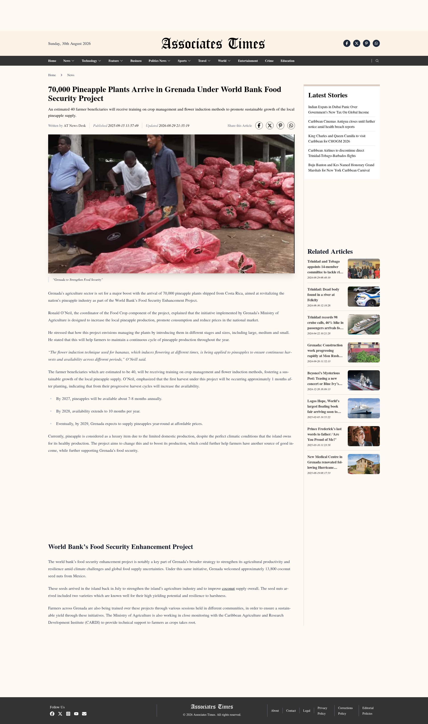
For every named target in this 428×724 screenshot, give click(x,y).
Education (287, 60)
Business (136, 60)
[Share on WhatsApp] (376, 43)
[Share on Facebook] (346, 43)
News (70, 75)
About (275, 710)
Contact (291, 710)
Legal (306, 710)
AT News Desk (75, 125)
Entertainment (248, 60)
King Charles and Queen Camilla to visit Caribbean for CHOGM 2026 (336, 138)
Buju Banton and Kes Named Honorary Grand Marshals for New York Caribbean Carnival (341, 167)
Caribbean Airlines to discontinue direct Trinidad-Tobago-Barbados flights (336, 153)
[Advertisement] (214, 14)
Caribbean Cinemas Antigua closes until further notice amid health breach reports (341, 124)
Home (52, 60)
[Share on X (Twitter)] (356, 43)
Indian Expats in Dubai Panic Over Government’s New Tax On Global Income (338, 109)
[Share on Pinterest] (366, 43)
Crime (269, 60)
